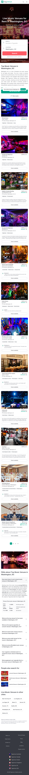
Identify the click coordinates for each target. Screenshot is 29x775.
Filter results (15, 96)
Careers (7, 746)
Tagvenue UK (14, 765)
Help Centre (7, 739)
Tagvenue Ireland (15, 759)
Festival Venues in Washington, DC (17, 684)
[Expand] (26, 2)
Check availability (14, 131)
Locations (21, 745)
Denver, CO (22, 702)
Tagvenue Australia (16, 754)
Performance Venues (19, 60)
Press (21, 738)
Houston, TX (5, 706)
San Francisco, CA (17, 709)
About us (8, 735)
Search (14, 53)
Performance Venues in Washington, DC (18, 678)
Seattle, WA (14, 706)
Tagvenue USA (15, 768)
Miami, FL (14, 702)
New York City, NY (6, 698)
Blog (21, 742)
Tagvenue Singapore (16, 762)
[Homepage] (6, 2)
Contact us (7, 742)
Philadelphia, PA (6, 709)
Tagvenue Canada (15, 757)
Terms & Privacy (21, 735)
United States (4, 60)
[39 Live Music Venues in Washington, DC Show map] (14, 88)
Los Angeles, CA (18, 698)
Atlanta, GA (5, 713)
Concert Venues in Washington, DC (17, 673)
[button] (23, 2)
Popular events (21, 749)
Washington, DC (10, 60)
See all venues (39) (14, 91)
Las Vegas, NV (5, 702)
